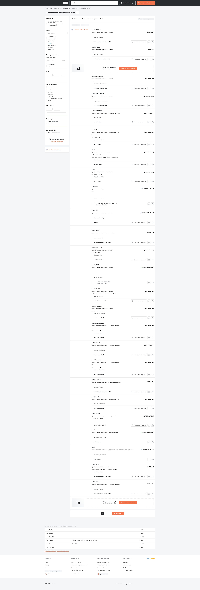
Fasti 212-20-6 (96, 230)
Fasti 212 (94, 130)
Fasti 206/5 (95, 210)
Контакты (47, 567)
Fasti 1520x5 (95, 265)
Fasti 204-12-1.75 (97, 306)
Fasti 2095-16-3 (96, 30)
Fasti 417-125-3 (96, 379)
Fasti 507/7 (95, 186)
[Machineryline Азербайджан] (53, 2)
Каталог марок (74, 573)
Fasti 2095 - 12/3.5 (97, 247)
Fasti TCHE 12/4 (96, 360)
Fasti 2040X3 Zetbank (98, 93)
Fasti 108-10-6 (96, 464)
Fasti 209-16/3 (96, 289)
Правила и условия (76, 562)
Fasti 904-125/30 (96, 397)
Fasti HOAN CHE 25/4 (98, 323)
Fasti (93, 149)
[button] (149, 41)
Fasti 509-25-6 (96, 481)
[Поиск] (73, 3)
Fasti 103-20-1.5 (96, 413)
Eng (46, 574)
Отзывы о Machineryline (77, 570)
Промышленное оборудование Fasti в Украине (57, 551)
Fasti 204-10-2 (96, 47)
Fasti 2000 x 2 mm (97, 110)
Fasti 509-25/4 (96, 342)
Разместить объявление (128, 68)
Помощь (47, 565)
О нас (46, 562)
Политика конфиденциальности (79, 565)
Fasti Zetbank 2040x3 (98, 76)
